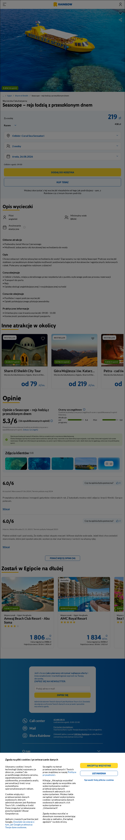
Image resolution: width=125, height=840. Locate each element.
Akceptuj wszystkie (100, 766)
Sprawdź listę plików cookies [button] (99, 780)
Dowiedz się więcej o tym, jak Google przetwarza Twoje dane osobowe (19, 824)
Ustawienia (104, 774)
